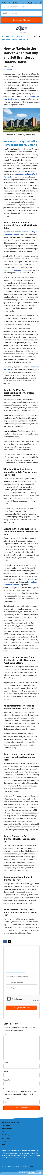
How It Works (7, 1129)
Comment (7, 1034)
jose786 (9, 69)
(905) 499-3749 (34, 1172)
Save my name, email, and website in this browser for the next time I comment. (19, 1092)
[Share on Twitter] (9, 941)
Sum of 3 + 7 (8, 1098)
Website (6, 1080)
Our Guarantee (8, 36)
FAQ (27, 39)
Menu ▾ (37, 36)
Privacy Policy (7, 1141)
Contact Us (6, 39)
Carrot (31, 1166)
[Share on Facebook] (5, 941)
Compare (19, 36)
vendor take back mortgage (15, 270)
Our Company (7, 1135)
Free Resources (18, 39)
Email (6, 1071)
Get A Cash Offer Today (10, 1122)
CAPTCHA (9, 993)
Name (6, 1062)
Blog (3, 1144)
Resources (6, 1138)
